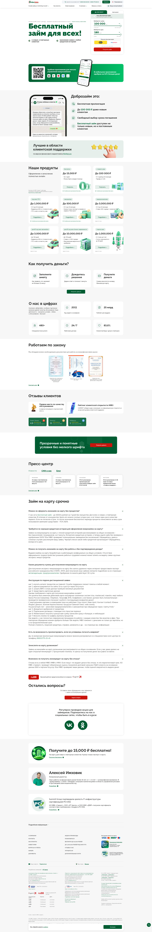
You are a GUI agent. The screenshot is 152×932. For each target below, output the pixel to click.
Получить (70, 187)
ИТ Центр (45, 869)
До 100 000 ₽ (99, 12)
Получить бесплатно (55, 757)
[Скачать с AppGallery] (58, 75)
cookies (45, 927)
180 (96, 32)
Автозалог (115, 12)
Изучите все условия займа (34, 192)
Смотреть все (32, 385)
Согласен (112, 927)
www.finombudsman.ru (106, 896)
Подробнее (52, 786)
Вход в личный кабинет (116, 6)
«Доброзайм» (104, 874)
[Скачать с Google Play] (53, 75)
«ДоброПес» (111, 877)
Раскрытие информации (70, 899)
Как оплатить (57, 6)
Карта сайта (68, 900)
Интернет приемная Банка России (109, 887)
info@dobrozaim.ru (36, 880)
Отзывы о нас (69, 847)
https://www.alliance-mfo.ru (71, 889)
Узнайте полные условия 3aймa (79, 21)
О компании (32, 835)
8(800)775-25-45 (43, 638)
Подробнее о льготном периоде (72, 896)
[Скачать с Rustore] (63, 75)
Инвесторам (32, 844)
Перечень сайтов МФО (70, 902)
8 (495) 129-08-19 (114, 894)
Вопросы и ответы (96, 6)
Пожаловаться (118, 2)
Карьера (30, 850)
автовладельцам (35, 573)
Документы (32, 853)
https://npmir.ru (31, 889)
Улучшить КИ (69, 850)
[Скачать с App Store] (49, 75)
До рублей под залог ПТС (75, 844)
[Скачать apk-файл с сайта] (68, 75)
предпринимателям (51, 573)
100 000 (99, 23)
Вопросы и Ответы (34, 847)
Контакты (31, 838)
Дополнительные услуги (73, 853)
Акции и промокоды (71, 835)
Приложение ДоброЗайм (115, 842)
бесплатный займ (45, 515)
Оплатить (106, 2)
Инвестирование (69, 6)
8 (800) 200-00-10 (105, 894)
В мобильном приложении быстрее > (72, 191)
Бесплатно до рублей (73, 841)
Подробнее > (37, 217)
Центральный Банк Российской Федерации (111, 886)
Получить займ (107, 49)
